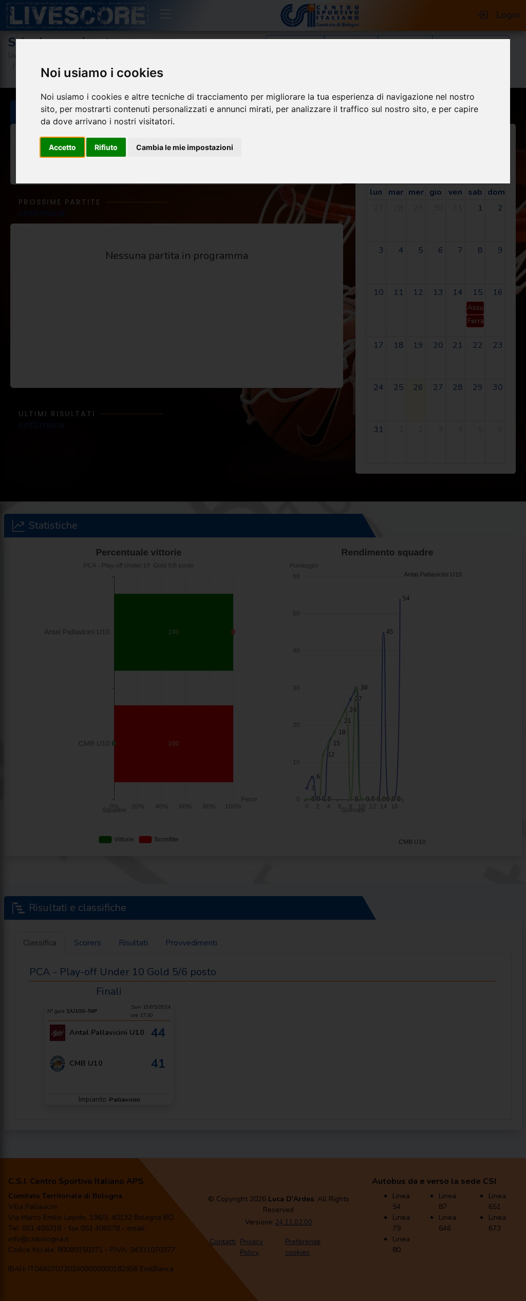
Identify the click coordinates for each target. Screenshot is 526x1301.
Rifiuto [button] (106, 147)
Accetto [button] (62, 147)
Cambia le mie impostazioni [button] (184, 147)
